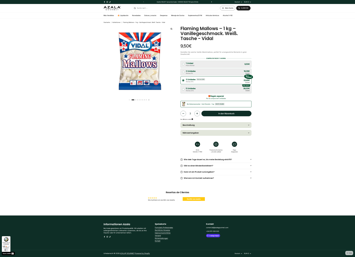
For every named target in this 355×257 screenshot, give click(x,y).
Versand (158, 236)
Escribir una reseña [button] (194, 199)
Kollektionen (116, 22)
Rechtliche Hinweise (162, 230)
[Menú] (9, 237)
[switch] (6, 250)
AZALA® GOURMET (127, 253)
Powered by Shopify (142, 253)
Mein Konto (229, 8)
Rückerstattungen (161, 238)
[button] (243, 8)
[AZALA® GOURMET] (112, 8)
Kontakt (157, 241)
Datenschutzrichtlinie (162, 233)
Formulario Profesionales (164, 228)
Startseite (107, 22)
